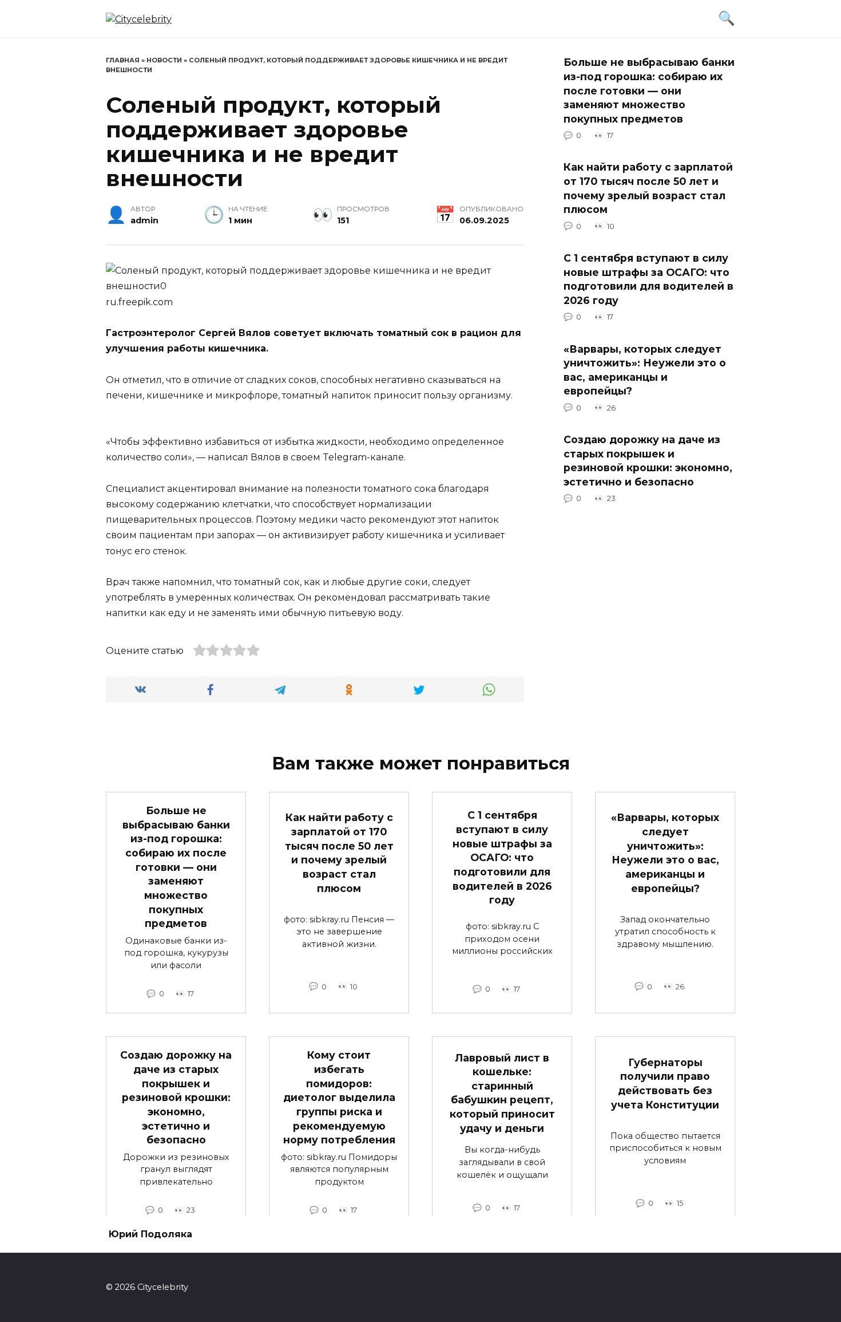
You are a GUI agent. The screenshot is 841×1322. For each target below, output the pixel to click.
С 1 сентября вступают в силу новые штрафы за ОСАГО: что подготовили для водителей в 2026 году (648, 279)
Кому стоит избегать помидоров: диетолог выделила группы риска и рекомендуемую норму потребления (339, 1097)
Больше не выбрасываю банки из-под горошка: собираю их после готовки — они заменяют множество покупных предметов (649, 90)
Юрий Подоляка (150, 1234)
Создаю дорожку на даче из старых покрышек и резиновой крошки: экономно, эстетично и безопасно (648, 460)
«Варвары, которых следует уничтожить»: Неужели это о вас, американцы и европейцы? (645, 369)
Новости (164, 60)
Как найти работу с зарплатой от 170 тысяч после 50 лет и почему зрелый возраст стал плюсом (648, 188)
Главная (123, 60)
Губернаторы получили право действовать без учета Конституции (665, 1083)
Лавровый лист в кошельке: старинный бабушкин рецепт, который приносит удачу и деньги (502, 1092)
